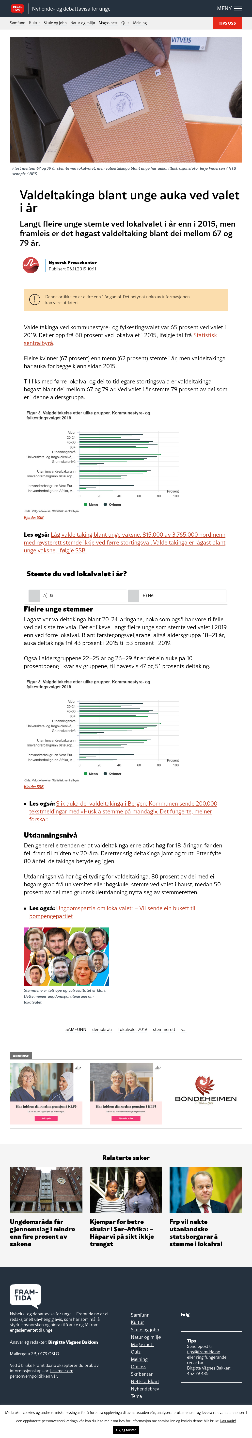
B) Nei (148, 595)
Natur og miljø (82, 22)
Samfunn (17, 22)
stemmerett (164, 1029)
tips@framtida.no (203, 1352)
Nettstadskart (145, 1381)
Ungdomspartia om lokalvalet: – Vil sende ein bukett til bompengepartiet (112, 912)
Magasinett (108, 22)
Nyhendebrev (145, 1389)
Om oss (138, 1366)
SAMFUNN (75, 1029)
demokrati (102, 1029)
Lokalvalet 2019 (132, 1029)
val (184, 1029)
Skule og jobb (55, 22)
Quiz (125, 22)
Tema (136, 1396)
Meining (140, 22)
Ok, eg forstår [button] (126, 1430)
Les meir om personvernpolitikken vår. (41, 1373)
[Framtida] (19, 8)
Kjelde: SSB (34, 517)
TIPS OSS (227, 23)
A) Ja (48, 595)
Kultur (34, 22)
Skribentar (142, 1374)
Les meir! (228, 1420)
